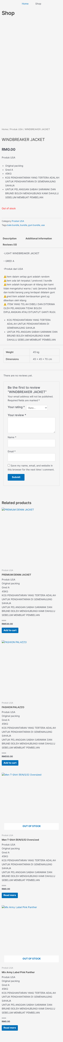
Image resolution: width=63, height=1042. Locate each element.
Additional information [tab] (39, 238)
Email (12, 451)
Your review (17, 415)
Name (12, 437)
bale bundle (13, 225)
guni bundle (34, 225)
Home (5, 129)
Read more (10, 895)
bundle (23, 225)
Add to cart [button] (10, 630)
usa (43, 225)
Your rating (16, 407)
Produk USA (16, 129)
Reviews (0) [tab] (10, 244)
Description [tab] (10, 238)
